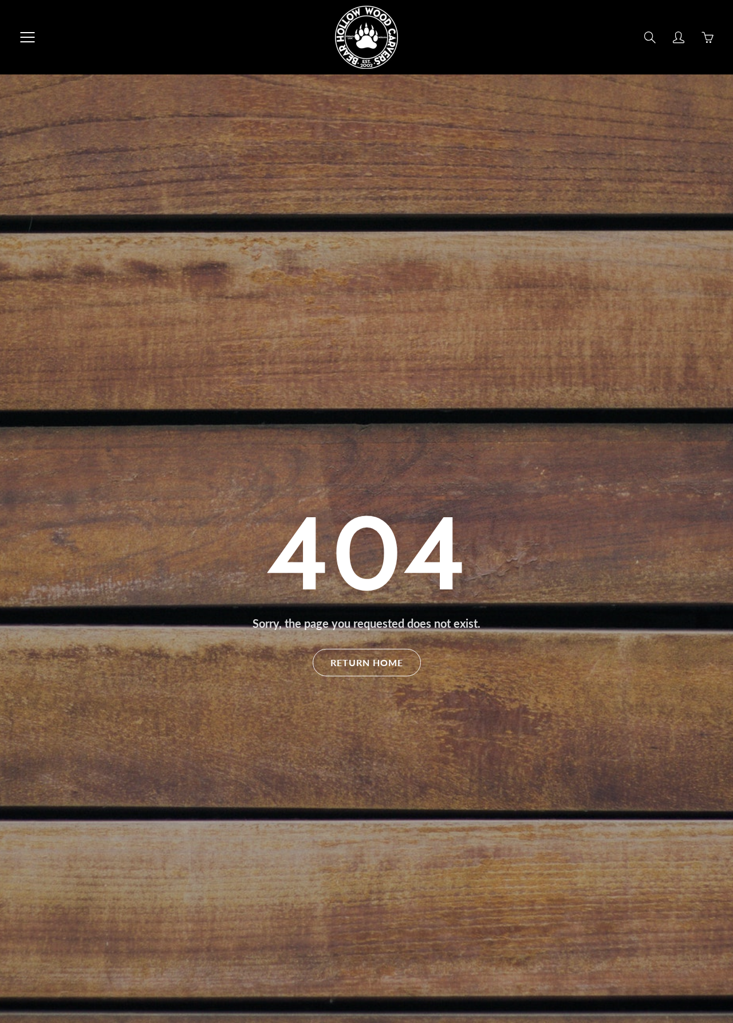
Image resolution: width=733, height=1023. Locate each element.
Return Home (366, 661)
